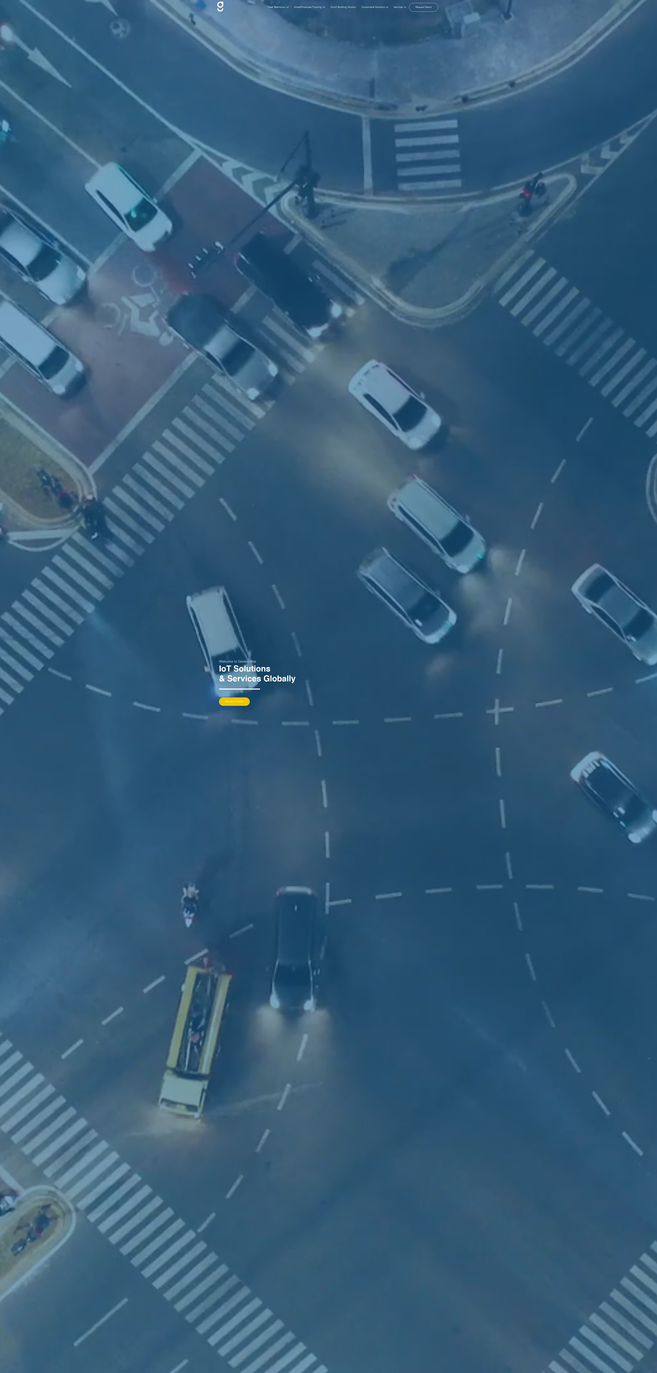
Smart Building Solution (343, 7)
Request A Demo (234, 701)
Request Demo (423, 7)
